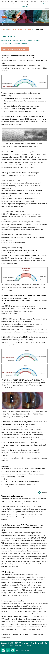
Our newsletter (3, 650)
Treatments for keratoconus (15, 43)
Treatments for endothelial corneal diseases (21, 40)
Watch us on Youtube (13, 650)
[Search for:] (23, 24)
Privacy (28, 650)
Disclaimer (19, 650)
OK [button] (44, 4)
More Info (25, 7)
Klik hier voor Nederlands (15, 49)
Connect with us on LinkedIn (8, 650)
